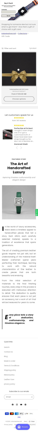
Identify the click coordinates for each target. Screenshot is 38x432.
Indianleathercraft (9, 33)
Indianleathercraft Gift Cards (19, 89)
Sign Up (8, 15)
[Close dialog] (37, 1)
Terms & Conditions (11, 366)
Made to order (9, 361)
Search (7, 347)
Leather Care (9, 379)
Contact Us (8, 352)
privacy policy (9, 384)
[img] (19, 117)
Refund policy (9, 375)
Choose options (19, 99)
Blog (5, 356)
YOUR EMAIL (4, 9)
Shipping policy (10, 370)
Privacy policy (8, 424)
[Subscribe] (31, 397)
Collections (22, 33)
